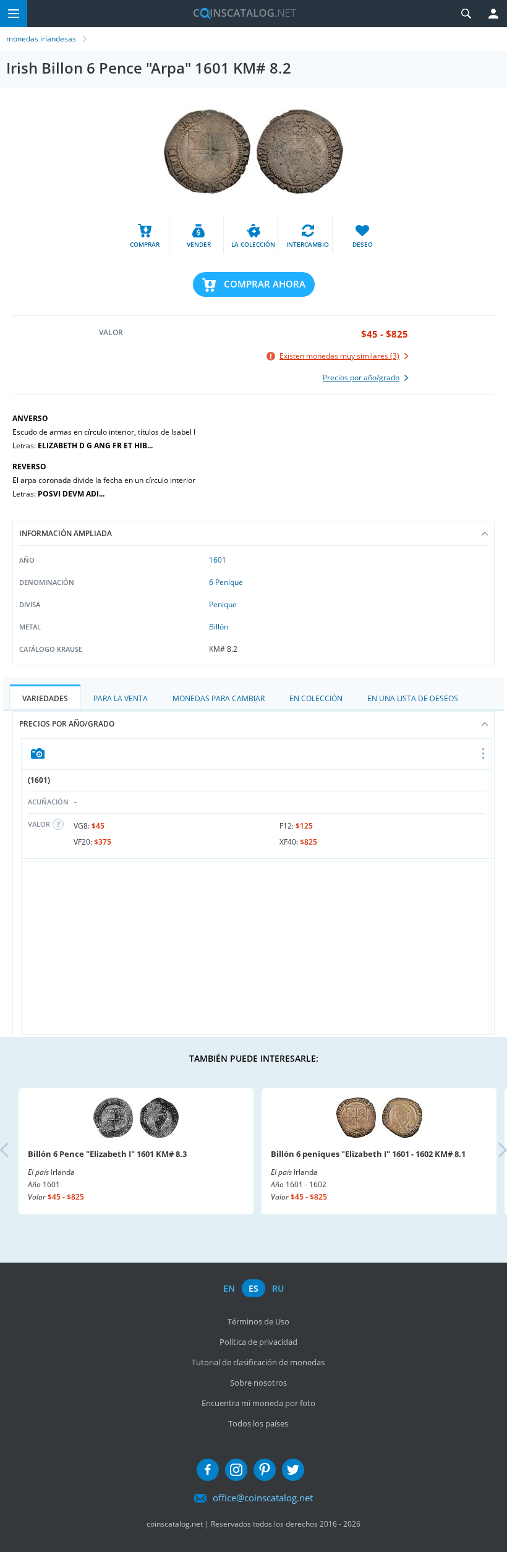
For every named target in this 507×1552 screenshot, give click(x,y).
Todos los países (258, 1423)
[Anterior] (15, 1150)
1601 (217, 560)
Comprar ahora (264, 284)
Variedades (45, 698)
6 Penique (226, 582)
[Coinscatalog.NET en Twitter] (293, 1470)
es (253, 1288)
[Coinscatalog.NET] (239, 13)
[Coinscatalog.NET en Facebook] (208, 1470)
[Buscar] (466, 13)
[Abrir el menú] (484, 754)
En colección (316, 698)
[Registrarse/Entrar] (493, 13)
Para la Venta (120, 698)
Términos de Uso (258, 1321)
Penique (223, 604)
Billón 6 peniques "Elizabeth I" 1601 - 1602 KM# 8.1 (368, 1154)
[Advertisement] (257, 947)
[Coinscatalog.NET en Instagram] (236, 1470)
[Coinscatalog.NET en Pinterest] (265, 1470)
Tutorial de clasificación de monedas (258, 1362)
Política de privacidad (258, 1341)
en (229, 1288)
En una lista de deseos (412, 698)
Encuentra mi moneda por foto (258, 1403)
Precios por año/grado (66, 723)
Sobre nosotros (258, 1382)
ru (278, 1288)
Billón (218, 626)
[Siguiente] (492, 1150)
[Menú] (13, 13)
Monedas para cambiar (219, 698)
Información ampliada (65, 533)
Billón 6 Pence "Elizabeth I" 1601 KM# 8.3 (107, 1154)
